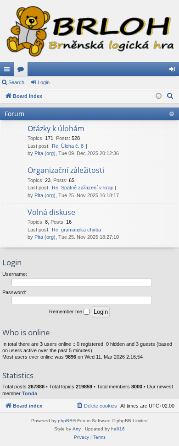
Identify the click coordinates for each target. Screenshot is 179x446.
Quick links (9, 71)
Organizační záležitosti (66, 170)
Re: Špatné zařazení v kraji (82, 187)
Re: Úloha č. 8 (68, 146)
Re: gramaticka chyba (76, 229)
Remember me (66, 311)
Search (16, 82)
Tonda (29, 393)
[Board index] (89, 31)
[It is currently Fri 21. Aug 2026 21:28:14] (159, 96)
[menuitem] (170, 96)
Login (44, 82)
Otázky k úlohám (56, 129)
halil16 (118, 428)
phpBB (65, 420)
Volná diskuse (51, 212)
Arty (77, 428)
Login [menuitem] (174, 71)
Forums (22, 71)
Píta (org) (45, 153)
